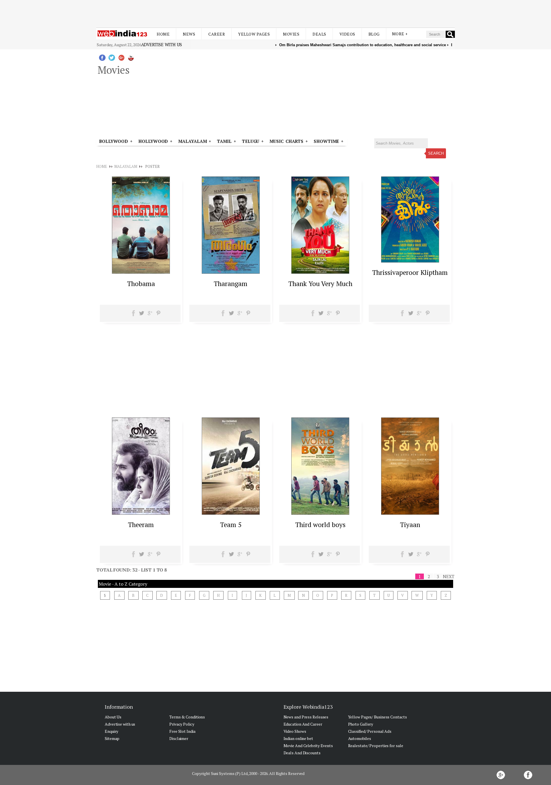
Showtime (327, 141)
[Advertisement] (275, 14)
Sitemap (112, 738)
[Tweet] (141, 315)
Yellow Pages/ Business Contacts (377, 717)
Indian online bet (298, 738)
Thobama (141, 283)
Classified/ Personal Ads (370, 731)
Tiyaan (410, 524)
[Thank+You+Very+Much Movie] (320, 272)
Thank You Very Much (320, 283)
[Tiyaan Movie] (410, 513)
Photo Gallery (360, 724)
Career (216, 34)
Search (436, 153)
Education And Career (303, 724)
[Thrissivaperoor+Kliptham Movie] (410, 261)
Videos (347, 34)
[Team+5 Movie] (231, 513)
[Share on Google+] (150, 315)
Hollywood (153, 141)
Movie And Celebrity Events (308, 745)
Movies (291, 34)
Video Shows (295, 731)
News (189, 34)
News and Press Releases (306, 717)
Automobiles (359, 738)
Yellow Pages (254, 34)
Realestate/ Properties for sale (375, 745)
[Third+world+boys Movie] (320, 513)
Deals (319, 34)
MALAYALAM (125, 166)
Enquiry (111, 731)
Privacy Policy (181, 724)
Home (163, 34)
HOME (101, 166)
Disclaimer (178, 738)
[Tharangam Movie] (231, 272)
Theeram (141, 524)
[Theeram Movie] (141, 513)
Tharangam (230, 283)
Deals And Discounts (302, 752)
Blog (374, 34)
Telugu (250, 141)
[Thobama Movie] (141, 272)
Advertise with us (161, 44)
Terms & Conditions (187, 717)
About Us (113, 717)
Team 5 (230, 524)
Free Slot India (182, 731)
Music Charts (286, 141)
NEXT (448, 576)
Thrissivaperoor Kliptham (410, 272)
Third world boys (320, 524)
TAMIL (224, 141)
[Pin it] (158, 315)
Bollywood (113, 141)
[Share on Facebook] (133, 315)
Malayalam (192, 141)
